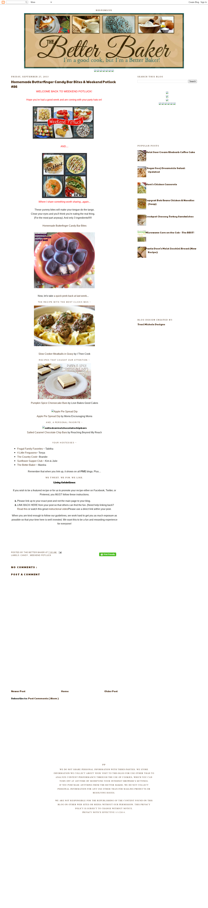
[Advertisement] (64, 665)
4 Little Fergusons (27, 452)
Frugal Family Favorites (30, 448)
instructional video (58, 509)
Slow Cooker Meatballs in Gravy (56, 354)
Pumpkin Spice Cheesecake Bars (49, 403)
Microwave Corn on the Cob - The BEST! (170, 232)
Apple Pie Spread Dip (48, 416)
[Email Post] (59, 552)
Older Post (111, 691)
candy (25, 555)
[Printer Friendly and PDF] (108, 555)
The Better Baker (26, 465)
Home (65, 691)
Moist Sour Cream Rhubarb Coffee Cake (170, 152)
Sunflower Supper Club (29, 461)
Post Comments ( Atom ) (43, 698)
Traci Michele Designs (151, 324)
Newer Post (18, 691)
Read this (22, 509)
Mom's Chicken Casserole (161, 184)
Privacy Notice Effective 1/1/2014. (104, 812)
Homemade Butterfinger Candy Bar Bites (64, 225)
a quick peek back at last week (70, 296)
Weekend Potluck (40, 555)
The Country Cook (27, 457)
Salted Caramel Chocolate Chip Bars (47, 432)
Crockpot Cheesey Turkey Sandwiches (170, 216)
